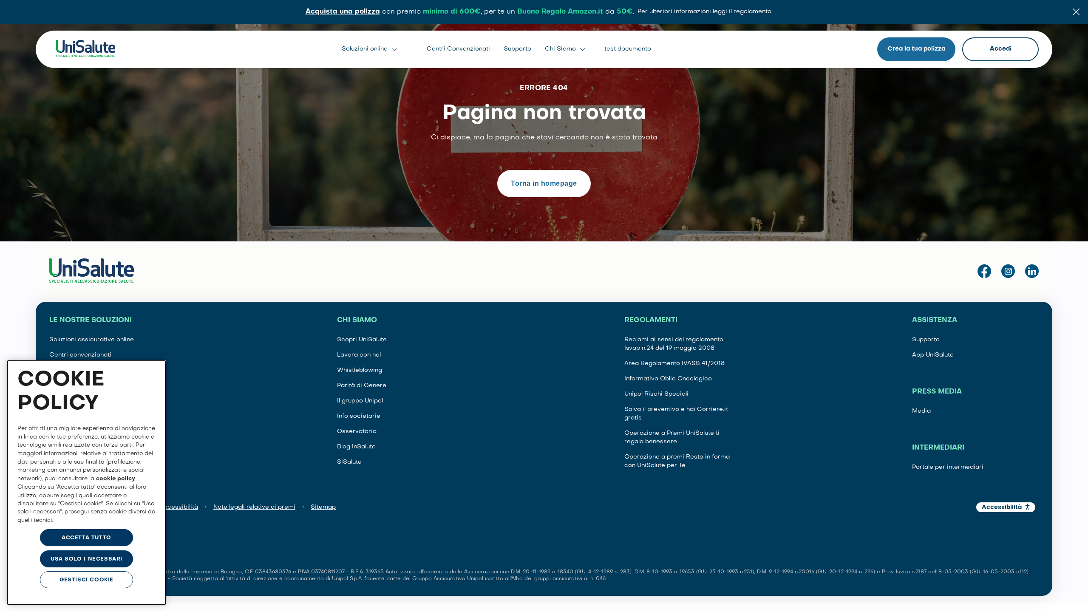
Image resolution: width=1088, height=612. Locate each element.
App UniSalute (933, 355)
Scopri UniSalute (362, 340)
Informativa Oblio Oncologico (668, 379)
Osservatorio (357, 431)
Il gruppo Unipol (360, 401)
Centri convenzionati (80, 355)
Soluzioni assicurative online (91, 340)
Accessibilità (178, 507)
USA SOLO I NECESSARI (86, 559)
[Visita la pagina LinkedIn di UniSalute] (1032, 271)
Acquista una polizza (343, 11)
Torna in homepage (544, 183)
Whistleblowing (359, 370)
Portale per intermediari (947, 467)
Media (921, 411)
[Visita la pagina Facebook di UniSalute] (984, 271)
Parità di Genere (361, 385)
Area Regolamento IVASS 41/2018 (674, 363)
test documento (627, 49)
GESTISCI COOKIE (86, 580)
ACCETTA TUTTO (86, 538)
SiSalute (349, 462)
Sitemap (323, 507)
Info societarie (358, 416)
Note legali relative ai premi (254, 507)
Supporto (517, 49)
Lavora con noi (359, 355)
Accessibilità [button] (1002, 507)
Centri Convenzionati (458, 49)
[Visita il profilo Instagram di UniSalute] (1008, 271)
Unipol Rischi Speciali (656, 394)
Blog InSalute (356, 447)
